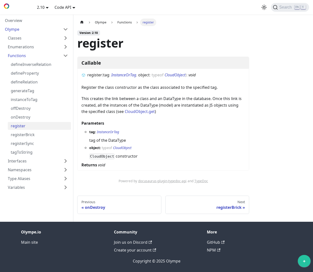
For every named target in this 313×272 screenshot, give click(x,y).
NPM (211, 250)
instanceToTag (24, 99)
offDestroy (21, 108)
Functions (17, 55)
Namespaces (20, 169)
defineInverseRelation (31, 64)
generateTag (22, 90)
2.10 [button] (41, 7)
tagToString (22, 152)
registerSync (22, 143)
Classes (15, 38)
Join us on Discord (130, 242)
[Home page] (82, 22)
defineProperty (25, 73)
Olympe (12, 29)
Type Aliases (19, 178)
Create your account (133, 250)
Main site (29, 242)
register (18, 126)
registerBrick (23, 134)
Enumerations (21, 47)
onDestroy (20, 117)
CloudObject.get (140, 111)
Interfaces (17, 161)
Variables (16, 187)
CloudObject (175, 75)
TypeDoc (201, 181)
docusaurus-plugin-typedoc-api (162, 181)
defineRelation (24, 82)
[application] (304, 262)
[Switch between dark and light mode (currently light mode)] (264, 7)
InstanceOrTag (123, 75)
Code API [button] (63, 7)
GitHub (213, 242)
